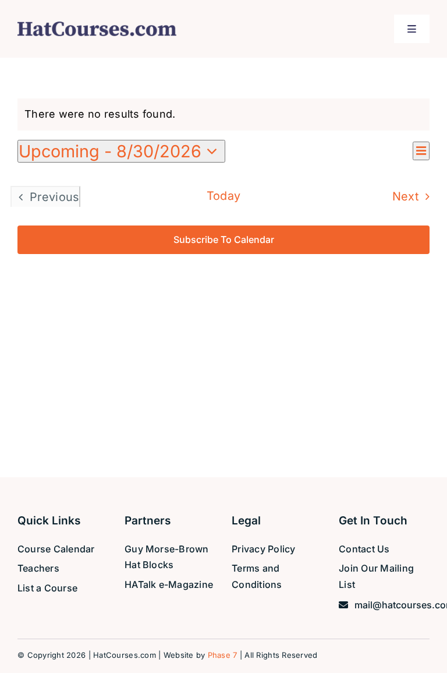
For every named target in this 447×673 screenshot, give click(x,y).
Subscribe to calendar (223, 239)
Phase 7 (222, 655)
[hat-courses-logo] (96, 26)
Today (224, 196)
